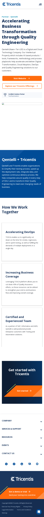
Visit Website (20, 78)
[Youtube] (37, 464)
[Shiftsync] (29, 464)
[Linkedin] (22, 464)
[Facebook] (14, 464)
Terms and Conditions (24, 510)
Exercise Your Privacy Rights (11, 506)
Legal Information (7, 510)
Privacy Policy (27, 506)
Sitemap (4, 513)
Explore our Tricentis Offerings (19, 86)
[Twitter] (6, 464)
